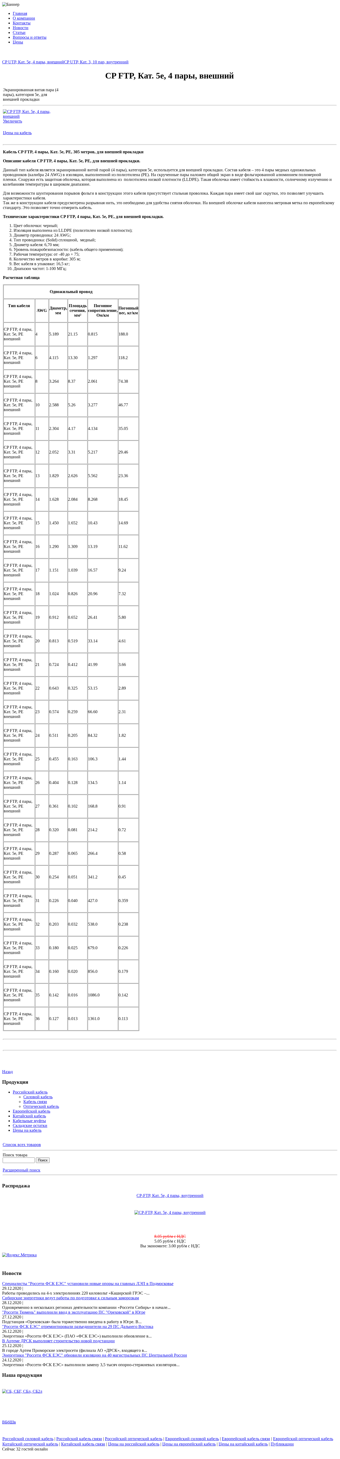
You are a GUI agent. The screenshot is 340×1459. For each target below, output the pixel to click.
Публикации (282, 1444)
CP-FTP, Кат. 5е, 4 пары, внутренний (170, 1195)
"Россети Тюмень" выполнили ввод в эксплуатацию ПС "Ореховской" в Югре (73, 1312)
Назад (7, 1071)
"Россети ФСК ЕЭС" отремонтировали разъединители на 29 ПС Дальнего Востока (77, 1326)
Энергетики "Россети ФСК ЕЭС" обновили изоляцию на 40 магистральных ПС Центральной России (94, 1355)
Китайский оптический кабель (30, 1444)
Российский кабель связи (79, 1438)
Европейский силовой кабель (192, 1438)
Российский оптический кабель (133, 1438)
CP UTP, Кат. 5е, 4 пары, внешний (33, 62)
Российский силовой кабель (27, 1438)
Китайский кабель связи (83, 1444)
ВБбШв (9, 1416)
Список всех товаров (22, 1144)
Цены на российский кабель (133, 1444)
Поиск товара (15, 1155)
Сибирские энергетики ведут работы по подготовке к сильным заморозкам (70, 1298)
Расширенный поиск (21, 1170)
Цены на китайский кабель (243, 1444)
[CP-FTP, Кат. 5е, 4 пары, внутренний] (170, 1212)
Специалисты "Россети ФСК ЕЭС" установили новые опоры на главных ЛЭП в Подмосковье (87, 1283)
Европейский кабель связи (246, 1438)
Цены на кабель (17, 132)
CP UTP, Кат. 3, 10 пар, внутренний (96, 62)
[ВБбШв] (11, 1433)
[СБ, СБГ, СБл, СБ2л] (22, 1385)
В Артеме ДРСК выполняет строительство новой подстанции (58, 1341)
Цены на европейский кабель (189, 1444)
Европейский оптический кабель (303, 1438)
